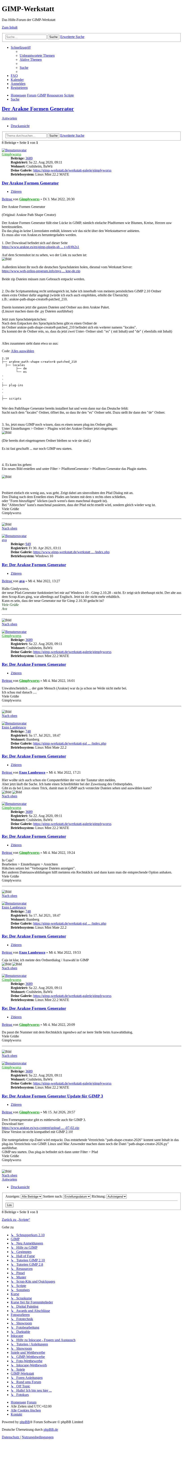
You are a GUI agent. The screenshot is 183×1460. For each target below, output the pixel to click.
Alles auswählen (22, 351)
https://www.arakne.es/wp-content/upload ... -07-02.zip (40, 1128)
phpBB (25, 1422)
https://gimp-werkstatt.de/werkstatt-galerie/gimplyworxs (72, 170)
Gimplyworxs (11, 154)
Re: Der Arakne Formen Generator (34, 564)
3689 (29, 158)
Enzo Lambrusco (14, 727)
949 (28, 544)
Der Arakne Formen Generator (38, 109)
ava (4, 540)
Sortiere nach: (53, 1196)
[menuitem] (37, 55)
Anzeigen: (13, 1196)
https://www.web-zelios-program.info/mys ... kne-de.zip (41, 271)
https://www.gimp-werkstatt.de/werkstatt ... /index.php (71, 552)
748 (28, 731)
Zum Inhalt (9, 27)
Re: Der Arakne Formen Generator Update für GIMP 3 (52, 1096)
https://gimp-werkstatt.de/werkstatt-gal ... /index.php (69, 743)
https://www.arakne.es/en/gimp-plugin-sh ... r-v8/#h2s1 (40, 247)
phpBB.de (51, 1429)
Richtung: (99, 1196)
